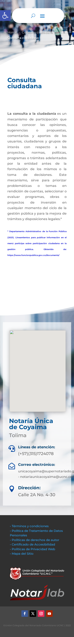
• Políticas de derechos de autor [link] (34, 540)
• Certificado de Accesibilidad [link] (32, 544)
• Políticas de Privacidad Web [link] (32, 549)
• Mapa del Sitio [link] (22, 553)
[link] (5, 15)
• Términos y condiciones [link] (29, 526)
